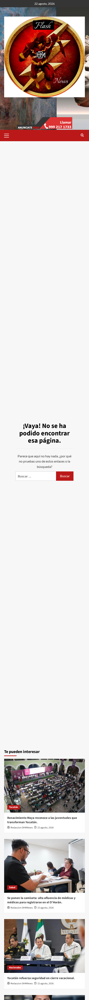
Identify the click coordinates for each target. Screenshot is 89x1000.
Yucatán (13, 807)
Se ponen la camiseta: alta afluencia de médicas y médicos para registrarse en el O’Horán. (41, 900)
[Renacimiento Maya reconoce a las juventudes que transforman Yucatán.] (44, 786)
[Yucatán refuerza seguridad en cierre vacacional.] (44, 946)
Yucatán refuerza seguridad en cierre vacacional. (41, 978)
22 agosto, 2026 (45, 827)
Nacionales (15, 967)
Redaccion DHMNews (22, 827)
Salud (12, 887)
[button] (8, 135)
